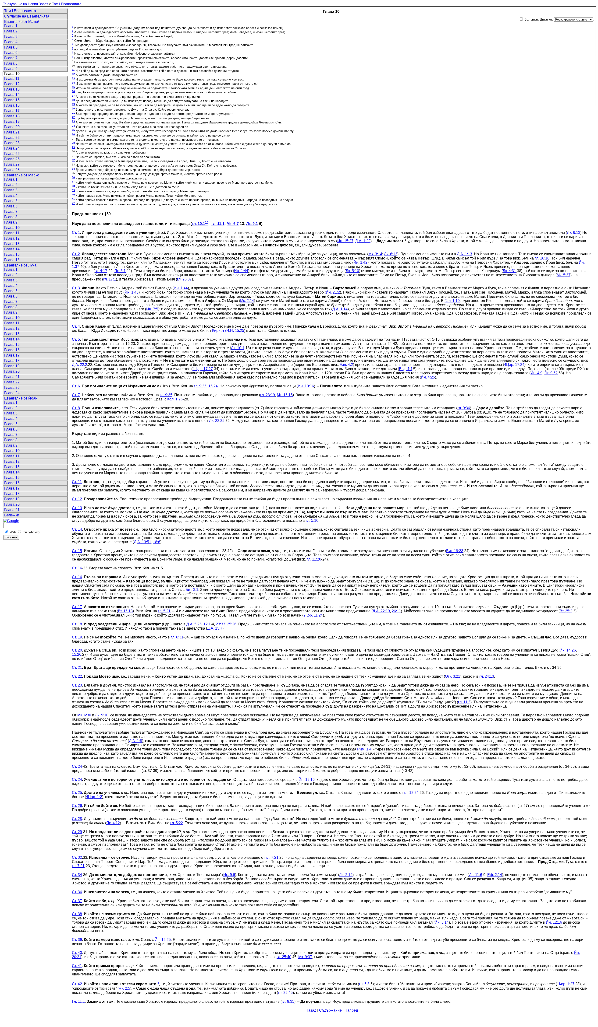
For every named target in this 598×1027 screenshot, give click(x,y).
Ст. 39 (77, 940)
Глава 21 (12, 132)
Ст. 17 (77, 607)
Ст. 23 (77, 685)
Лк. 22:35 (216, 421)
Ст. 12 (77, 499)
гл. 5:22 (176, 823)
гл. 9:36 (200, 386)
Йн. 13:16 (307, 780)
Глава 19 (12, 121)
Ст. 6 (76, 386)
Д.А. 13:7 (214, 628)
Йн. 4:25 (428, 377)
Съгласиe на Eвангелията (26, 16)
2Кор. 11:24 (313, 615)
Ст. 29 (77, 832)
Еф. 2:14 (494, 875)
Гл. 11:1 (78, 1001)
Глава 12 (12, 84)
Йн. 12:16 (554, 922)
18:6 (156, 542)
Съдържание (330, 1010)
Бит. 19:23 (454, 551)
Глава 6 (11, 53)
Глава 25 (12, 154)
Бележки (11, 515)
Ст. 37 (77, 901)
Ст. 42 (77, 984)
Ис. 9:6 (229, 875)
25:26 (231, 624)
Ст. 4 (76, 326)
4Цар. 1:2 (94, 797)
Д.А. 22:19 (381, 611)
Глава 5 (11, 47)
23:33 (220, 624)
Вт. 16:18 (125, 611)
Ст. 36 (77, 892)
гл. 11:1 (217, 224)
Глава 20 (12, 127)
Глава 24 (12, 148)
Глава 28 (12, 170)
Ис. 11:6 (475, 875)
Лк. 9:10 (101, 715)
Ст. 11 (77, 482)
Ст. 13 (77, 508)
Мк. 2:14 (247, 301)
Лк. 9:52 (551, 373)
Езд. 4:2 (346, 365)
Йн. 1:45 (132, 292)
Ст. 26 (77, 806)
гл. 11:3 (464, 702)
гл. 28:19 (267, 395)
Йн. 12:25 (163, 940)
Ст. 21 (77, 667)
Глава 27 (12, 164)
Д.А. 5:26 (194, 624)
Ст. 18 (77, 624)
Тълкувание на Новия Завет (25, 4)
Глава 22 (12, 138)
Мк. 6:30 (84, 715)
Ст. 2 (76, 254)
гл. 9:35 (166, 395)
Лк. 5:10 (352, 271)
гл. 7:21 (272, 857)
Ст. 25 (77, 793)
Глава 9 (11, 69)
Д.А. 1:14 (340, 309)
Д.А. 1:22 (362, 241)
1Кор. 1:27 (565, 984)
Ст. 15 (77, 551)
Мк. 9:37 (305, 957)
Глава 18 (12, 116)
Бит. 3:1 (191, 590)
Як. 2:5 (124, 988)
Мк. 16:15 (285, 395)
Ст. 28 (77, 819)
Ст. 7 (76, 395)
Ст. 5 (76, 339)
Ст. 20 (77, 650)
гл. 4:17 (101, 271)
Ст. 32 (77, 857)
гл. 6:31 (177, 637)
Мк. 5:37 (563, 275)
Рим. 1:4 (364, 749)
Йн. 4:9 (536, 373)
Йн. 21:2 (333, 292)
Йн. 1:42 (360, 262)
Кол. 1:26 (175, 399)
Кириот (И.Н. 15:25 (228, 331)
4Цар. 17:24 (514, 365)
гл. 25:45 (285, 993)
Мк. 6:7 (233, 224)
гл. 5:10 (312, 520)
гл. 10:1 (198, 224)
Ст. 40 (77, 953)
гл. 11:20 (314, 559)
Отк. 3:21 (452, 676)
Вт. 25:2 (566, 611)
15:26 (76, 654)
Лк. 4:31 (509, 271)
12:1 (207, 624)
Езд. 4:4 (405, 369)
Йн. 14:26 (568, 650)
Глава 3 (11, 37)
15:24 (213, 386)
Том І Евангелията (66, 4)
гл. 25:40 (284, 957)
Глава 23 (12, 143)
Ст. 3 (76, 288)
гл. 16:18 (542, 258)
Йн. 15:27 (345, 241)
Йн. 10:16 (306, 386)
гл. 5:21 (164, 611)
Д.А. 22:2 (79, 365)
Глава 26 (12, 159)
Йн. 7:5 (152, 309)
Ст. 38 (77, 914)
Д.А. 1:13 (464, 254)
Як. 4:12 (113, 823)
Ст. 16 (77, 568)
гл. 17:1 (109, 279)
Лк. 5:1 (120, 271)
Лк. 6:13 (573, 233)
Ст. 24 (77, 766)
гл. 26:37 (184, 279)
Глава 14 (12, 95)
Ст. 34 (77, 875)
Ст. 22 (77, 676)
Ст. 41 (77, 966)
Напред (351, 1010)
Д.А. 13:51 (142, 542)
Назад (311, 1010)
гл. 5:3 (364, 984)
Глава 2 (11, 31)
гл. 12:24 (411, 793)
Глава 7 (11, 58)
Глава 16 (12, 105)
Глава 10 (12, 228)
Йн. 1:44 (241, 271)
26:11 (396, 611)
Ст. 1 (76, 233)
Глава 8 (11, 63)
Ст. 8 (76, 408)
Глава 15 (12, 100)
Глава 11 (11, 79)
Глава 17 (12, 111)
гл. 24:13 (486, 676)
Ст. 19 (77, 637)
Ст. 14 (77, 529)
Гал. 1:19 (452, 301)
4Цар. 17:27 (202, 369)
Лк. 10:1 (237, 348)
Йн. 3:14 (442, 922)
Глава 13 (12, 89)
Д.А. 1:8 (135, 741)
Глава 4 (11, 42)
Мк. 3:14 (375, 254)
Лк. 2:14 (345, 875)
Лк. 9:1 (252, 224)
